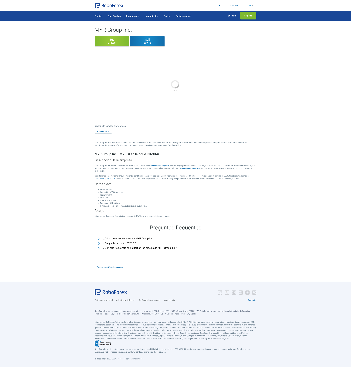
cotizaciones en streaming (189, 168)
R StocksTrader (103, 131)
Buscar (177, 5)
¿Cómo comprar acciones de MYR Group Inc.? (129, 238)
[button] (109, 5)
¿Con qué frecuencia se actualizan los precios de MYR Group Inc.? (140, 248)
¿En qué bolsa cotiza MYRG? (119, 243)
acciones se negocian (160, 165)
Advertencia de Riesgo (125, 300)
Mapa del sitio (169, 300)
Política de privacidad (104, 300)
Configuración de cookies (149, 300)
